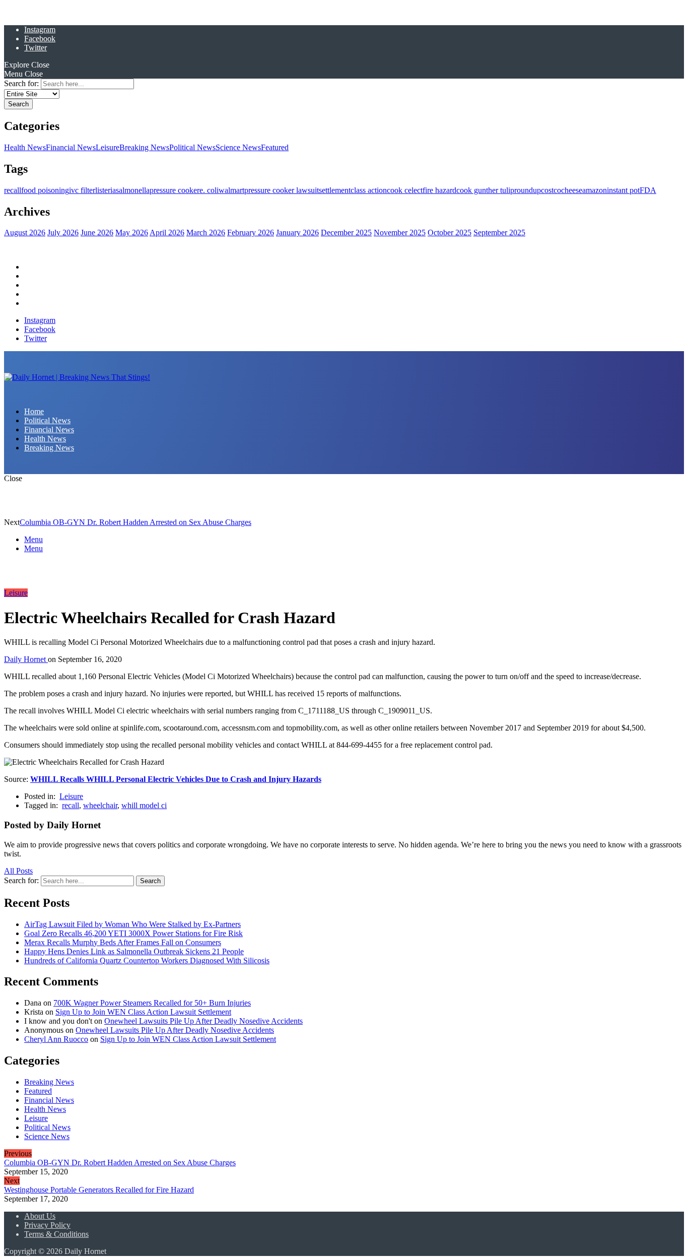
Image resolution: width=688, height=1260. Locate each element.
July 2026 (63, 232)
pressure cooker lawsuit (281, 190)
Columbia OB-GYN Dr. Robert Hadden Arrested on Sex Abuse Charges (135, 522)
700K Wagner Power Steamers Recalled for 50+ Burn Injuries (152, 1003)
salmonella (133, 190)
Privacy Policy (47, 1225)
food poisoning (45, 190)
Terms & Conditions (56, 1234)
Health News (25, 147)
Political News (192, 147)
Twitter (35, 47)
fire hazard (439, 190)
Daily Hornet (26, 659)
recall (12, 190)
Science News (238, 147)
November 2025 (400, 232)
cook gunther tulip (485, 190)
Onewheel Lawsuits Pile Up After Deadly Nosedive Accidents (203, 1021)
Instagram (39, 29)
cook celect (405, 190)
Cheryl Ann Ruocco (56, 1039)
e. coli (209, 190)
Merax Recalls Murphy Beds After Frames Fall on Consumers (122, 942)
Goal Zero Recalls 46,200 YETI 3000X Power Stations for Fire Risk (133, 933)
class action (369, 190)
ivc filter (82, 190)
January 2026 (297, 232)
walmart (231, 190)
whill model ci (144, 805)
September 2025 (499, 232)
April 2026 (167, 232)
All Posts (18, 871)
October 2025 (449, 232)
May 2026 (131, 232)
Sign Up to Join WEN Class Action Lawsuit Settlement (143, 1012)
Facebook (39, 38)
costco (551, 190)
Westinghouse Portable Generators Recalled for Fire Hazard (99, 1189)
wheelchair (100, 805)
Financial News (71, 147)
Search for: (21, 83)
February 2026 (250, 232)
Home (34, 266)
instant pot (623, 190)
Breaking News (144, 147)
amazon (594, 190)
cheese (571, 190)
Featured (275, 147)
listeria (105, 190)
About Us (39, 1216)
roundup (527, 190)
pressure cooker (174, 190)
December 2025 (346, 232)
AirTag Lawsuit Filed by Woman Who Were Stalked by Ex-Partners (132, 924)
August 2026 (24, 232)
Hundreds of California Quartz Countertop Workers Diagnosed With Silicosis (146, 960)
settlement (335, 190)
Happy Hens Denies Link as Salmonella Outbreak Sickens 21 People (134, 951)
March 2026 (205, 232)
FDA (648, 190)
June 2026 (97, 232)
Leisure (107, 147)
